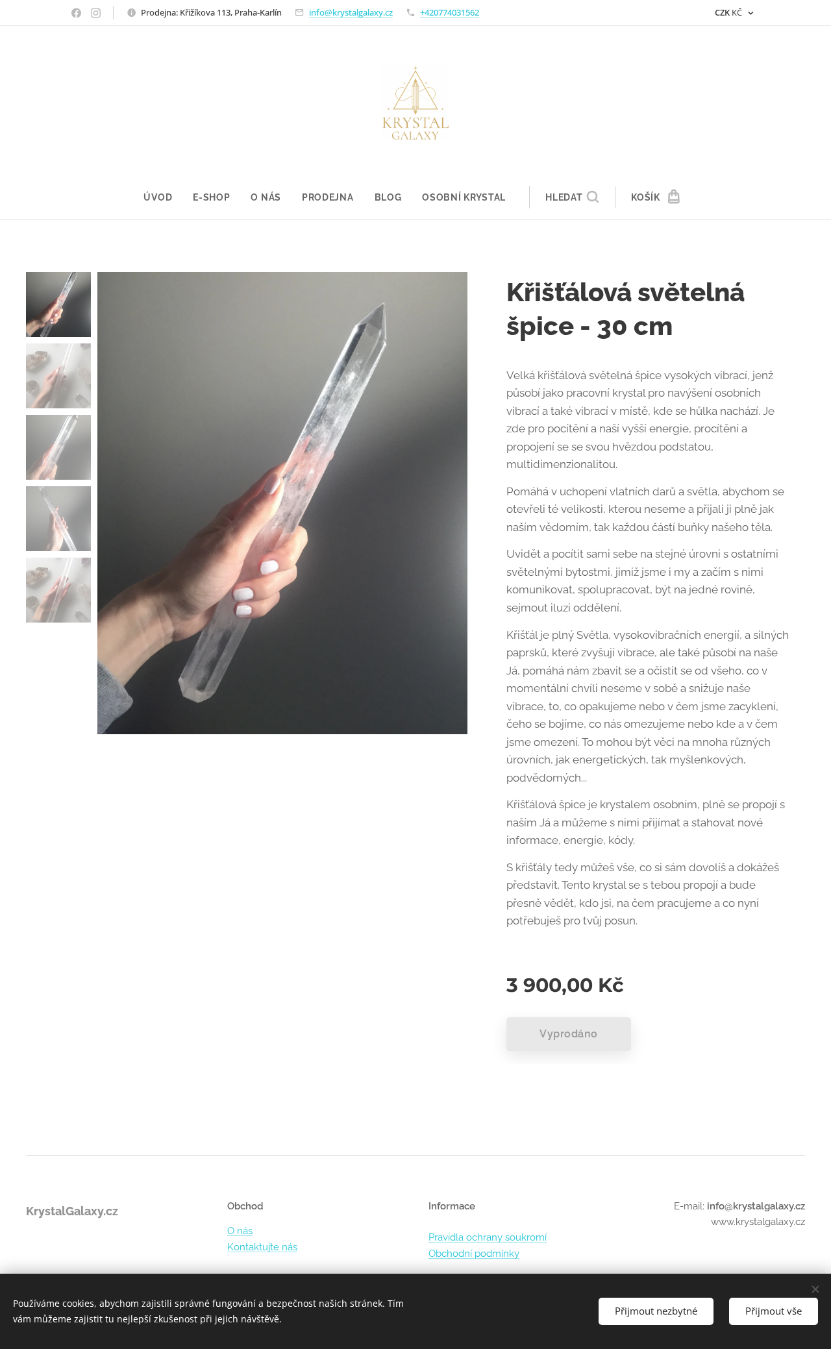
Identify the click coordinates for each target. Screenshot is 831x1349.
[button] (572, 197)
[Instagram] (96, 13)
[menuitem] (162, 197)
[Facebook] (76, 13)
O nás (240, 1231)
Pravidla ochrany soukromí (487, 1237)
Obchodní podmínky (473, 1253)
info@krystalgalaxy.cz (351, 12)
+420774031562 (449, 12)
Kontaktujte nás (262, 1247)
